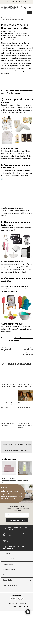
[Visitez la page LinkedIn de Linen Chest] (22, 598)
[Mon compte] (25, 7)
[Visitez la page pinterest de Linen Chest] (18, 598)
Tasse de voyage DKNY (17, 267)
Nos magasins (7, 553)
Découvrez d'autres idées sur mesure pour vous (15, 481)
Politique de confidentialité (22, 606)
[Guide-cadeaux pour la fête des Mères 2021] (25, 377)
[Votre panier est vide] (30, 7)
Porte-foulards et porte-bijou (14, 264)
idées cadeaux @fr (20, 35)
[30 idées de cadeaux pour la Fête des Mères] (8, 377)
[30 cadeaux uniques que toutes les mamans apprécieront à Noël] (25, 395)
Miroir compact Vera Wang (11, 269)
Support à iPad (17, 326)
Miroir (5, 211)
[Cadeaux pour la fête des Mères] (8, 416)
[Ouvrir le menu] (2, 7)
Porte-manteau (6, 213)
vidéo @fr (11, 35)
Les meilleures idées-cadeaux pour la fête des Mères (7, 405)
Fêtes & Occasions (15, 17)
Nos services (7, 575)
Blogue (7, 17)
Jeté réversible (19, 213)
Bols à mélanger (6, 331)
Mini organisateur (9, 151)
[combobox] (16, 12)
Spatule (6, 326)
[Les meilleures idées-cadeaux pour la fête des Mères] (8, 395)
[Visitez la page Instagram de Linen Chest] (14, 598)
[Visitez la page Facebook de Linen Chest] (11, 598)
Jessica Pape (11, 39)
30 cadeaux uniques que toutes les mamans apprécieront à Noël (25, 405)
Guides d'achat (7, 580)
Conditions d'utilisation (11, 606)
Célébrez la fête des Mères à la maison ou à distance (25, 425)
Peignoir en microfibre (19, 156)
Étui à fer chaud (20, 272)
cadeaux (15, 37)
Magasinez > (16, 3)
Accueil (2, 17)
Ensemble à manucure (22, 158)
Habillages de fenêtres (10, 585)
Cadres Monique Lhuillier (18, 211)
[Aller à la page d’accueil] (12, 7)
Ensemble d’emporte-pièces (19, 329)
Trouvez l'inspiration (9, 569)
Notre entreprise (8, 564)
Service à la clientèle (9, 559)
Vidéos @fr (24, 33)
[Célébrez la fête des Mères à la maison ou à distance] (25, 416)
